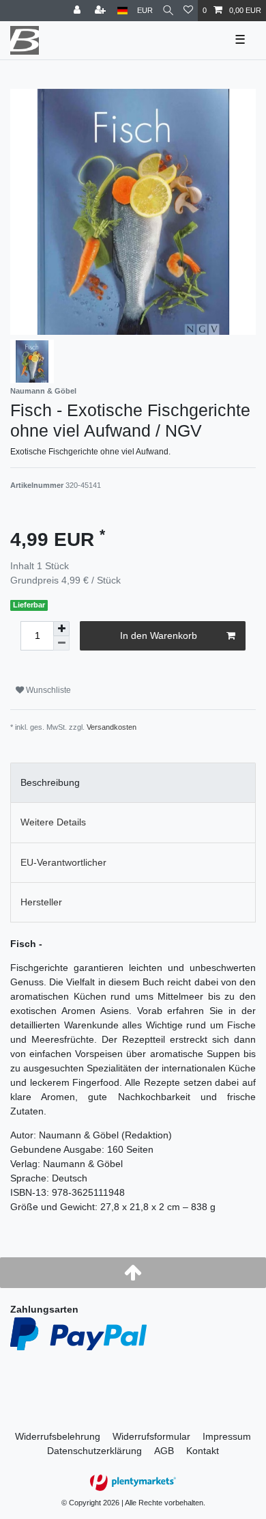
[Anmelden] (78, 10)
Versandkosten (111, 727)
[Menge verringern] (61, 643)
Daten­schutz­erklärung (94, 1450)
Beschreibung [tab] (50, 782)
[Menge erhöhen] (61, 628)
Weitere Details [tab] (53, 822)
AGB (164, 1450)
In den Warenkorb (158, 635)
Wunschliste (47, 690)
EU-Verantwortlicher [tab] (63, 862)
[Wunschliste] (188, 10)
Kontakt (202, 1450)
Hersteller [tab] (41, 902)
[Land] (122, 10)
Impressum (227, 1436)
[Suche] (168, 10)
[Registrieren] (101, 10)
